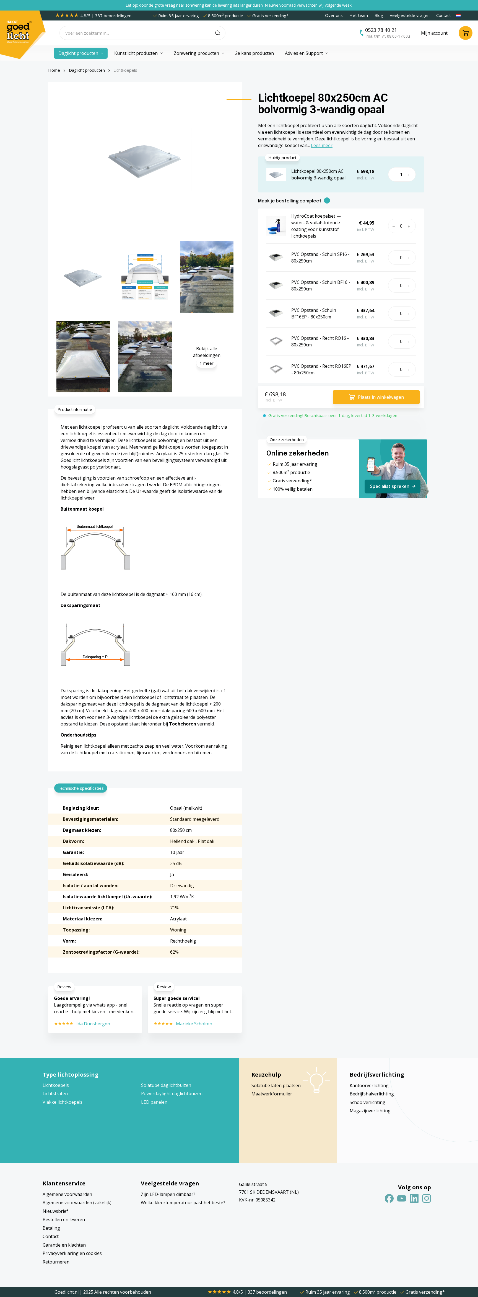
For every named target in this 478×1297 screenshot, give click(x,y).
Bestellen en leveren (64, 1219)
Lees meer (321, 145)
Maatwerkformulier (271, 1094)
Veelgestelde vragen (410, 15)
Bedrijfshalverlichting (372, 1094)
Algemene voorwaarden (67, 1194)
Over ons (334, 15)
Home (54, 70)
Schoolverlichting (367, 1102)
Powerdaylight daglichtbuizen (171, 1093)
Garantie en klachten (64, 1245)
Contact (443, 15)
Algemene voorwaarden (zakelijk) (77, 1203)
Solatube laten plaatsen (276, 1085)
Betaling (51, 1228)
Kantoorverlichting (369, 1085)
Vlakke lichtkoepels (62, 1102)
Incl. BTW (273, 400)
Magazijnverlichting (370, 1111)
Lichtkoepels (56, 1085)
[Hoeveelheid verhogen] (410, 174)
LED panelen (154, 1102)
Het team (358, 15)
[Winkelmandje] (465, 33)
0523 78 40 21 (381, 30)
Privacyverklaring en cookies (72, 1253)
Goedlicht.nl (67, 1292)
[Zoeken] (220, 33)
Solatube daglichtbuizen (166, 1085)
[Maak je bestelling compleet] (327, 201)
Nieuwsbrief (55, 1211)
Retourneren (56, 1262)
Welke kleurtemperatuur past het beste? (183, 1203)
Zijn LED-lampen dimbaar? (168, 1194)
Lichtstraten (55, 1093)
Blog (379, 15)
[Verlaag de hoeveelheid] (393, 174)
